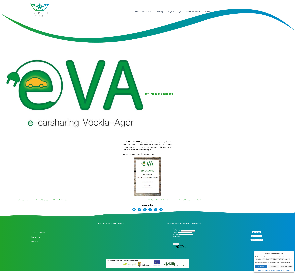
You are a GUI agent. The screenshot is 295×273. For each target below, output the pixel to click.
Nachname (176, 234)
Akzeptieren (261, 266)
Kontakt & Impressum (285, 270)
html (179, 239)
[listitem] (113, 264)
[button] (292, 253)
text (179, 241)
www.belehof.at (148, 154)
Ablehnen (273, 266)
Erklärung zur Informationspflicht (273, 270)
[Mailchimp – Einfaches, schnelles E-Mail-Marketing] (181, 248)
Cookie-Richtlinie (262, 270)
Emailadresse (177, 230)
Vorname (175, 232)
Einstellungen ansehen (286, 266)
